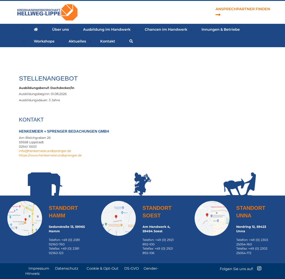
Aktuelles (77, 41)
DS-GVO (131, 268)
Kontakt (107, 41)
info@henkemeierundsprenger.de (45, 151)
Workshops (44, 41)
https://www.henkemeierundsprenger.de (50, 155)
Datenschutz (67, 268)
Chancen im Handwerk (166, 29)
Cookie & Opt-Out (103, 268)
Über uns (60, 29)
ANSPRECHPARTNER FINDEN (243, 9)
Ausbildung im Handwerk (106, 29)
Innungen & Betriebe (221, 29)
